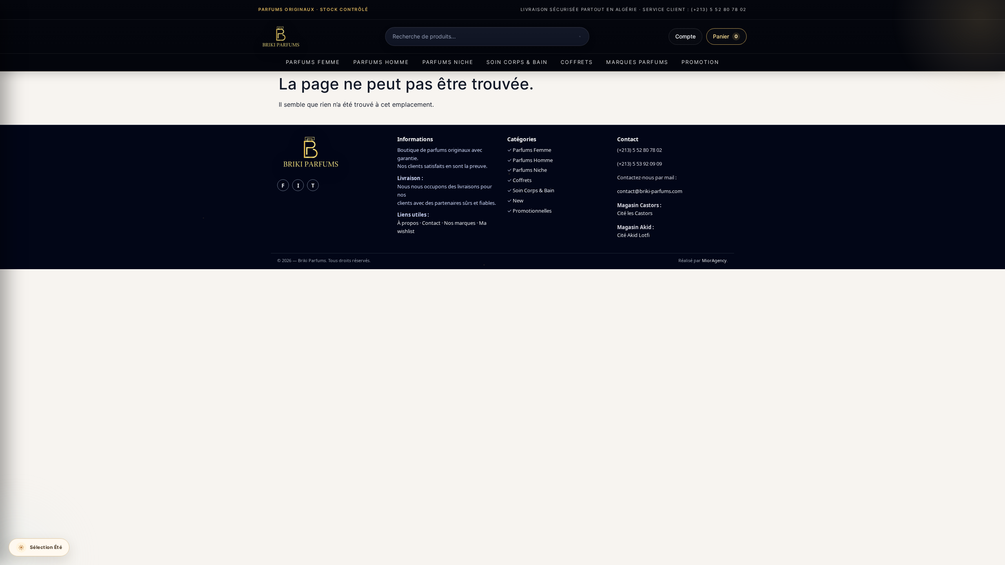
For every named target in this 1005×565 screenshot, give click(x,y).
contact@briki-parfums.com (649, 191)
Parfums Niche (530, 169)
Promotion (700, 62)
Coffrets (577, 62)
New (518, 200)
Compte (685, 36)
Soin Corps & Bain (533, 190)
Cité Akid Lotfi (633, 235)
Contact (431, 222)
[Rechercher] (580, 36)
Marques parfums (637, 62)
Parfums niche (447, 62)
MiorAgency (714, 260)
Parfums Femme (532, 149)
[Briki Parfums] (280, 36)
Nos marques (459, 222)
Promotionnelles (532, 210)
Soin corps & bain (516, 62)
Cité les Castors (634, 213)
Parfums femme (313, 62)
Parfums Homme (533, 160)
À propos (407, 222)
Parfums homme (381, 62)
